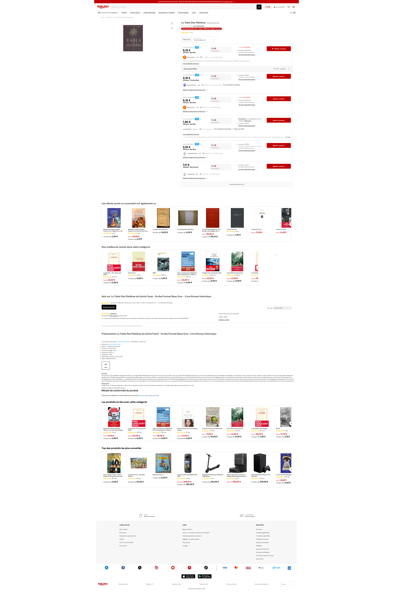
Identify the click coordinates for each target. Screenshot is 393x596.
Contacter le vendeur (232, 85)
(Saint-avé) (247, 121)
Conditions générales (262, 532)
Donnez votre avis (109, 307)
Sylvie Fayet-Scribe (123, 341)
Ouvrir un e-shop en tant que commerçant (196, 532)
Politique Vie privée (262, 539)
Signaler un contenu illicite (191, 539)
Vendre (121, 539)
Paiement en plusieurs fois (127, 536)
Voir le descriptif (199, 26)
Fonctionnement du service (265, 555)
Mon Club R (123, 546)
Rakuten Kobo (123, 584)
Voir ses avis (114, 316)
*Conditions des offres (263, 536)
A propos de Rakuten (262, 552)
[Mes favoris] (289, 7)
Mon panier (123, 532)
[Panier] (293, 7)
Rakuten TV (150, 584)
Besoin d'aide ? (187, 529)
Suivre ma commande (126, 542)
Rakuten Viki (204, 584)
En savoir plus (215, 51)
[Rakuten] (103, 7)
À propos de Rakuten (261, 584)
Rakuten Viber (176, 584)
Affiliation (259, 546)
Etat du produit (198, 38)
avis (191, 32)
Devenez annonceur (262, 549)
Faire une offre (239, 129)
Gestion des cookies (262, 542)
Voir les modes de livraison (246, 54)
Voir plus (288, 137)
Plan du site (186, 542)
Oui (221, 316)
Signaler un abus (224, 320)
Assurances (259, 559)
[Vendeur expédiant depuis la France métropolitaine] (202, 85)
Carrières (259, 529)
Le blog (185, 546)
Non (225, 316)
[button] (229, 1)
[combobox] (183, 7)
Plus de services (231, 584)
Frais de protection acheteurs (192, 536)
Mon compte (123, 529)
